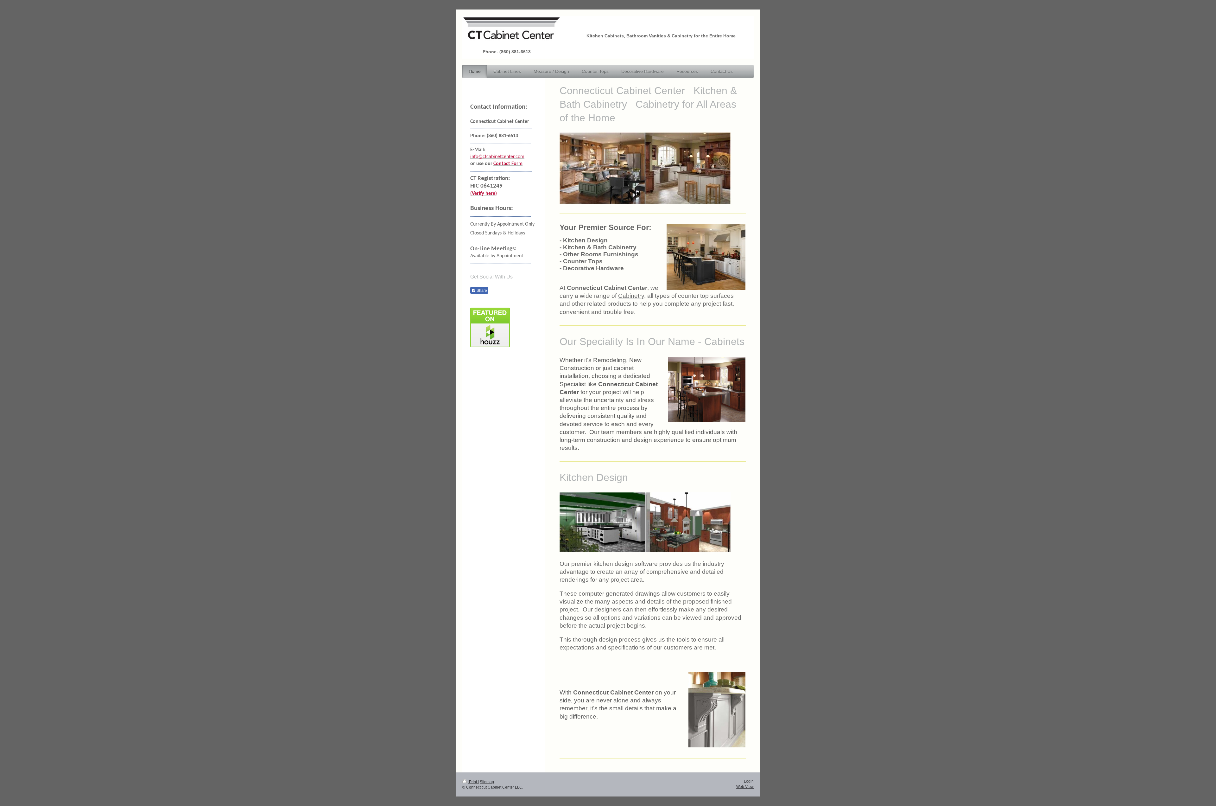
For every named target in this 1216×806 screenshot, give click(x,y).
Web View (745, 786)
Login (749, 781)
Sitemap (487, 782)
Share (481, 290)
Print (473, 782)
